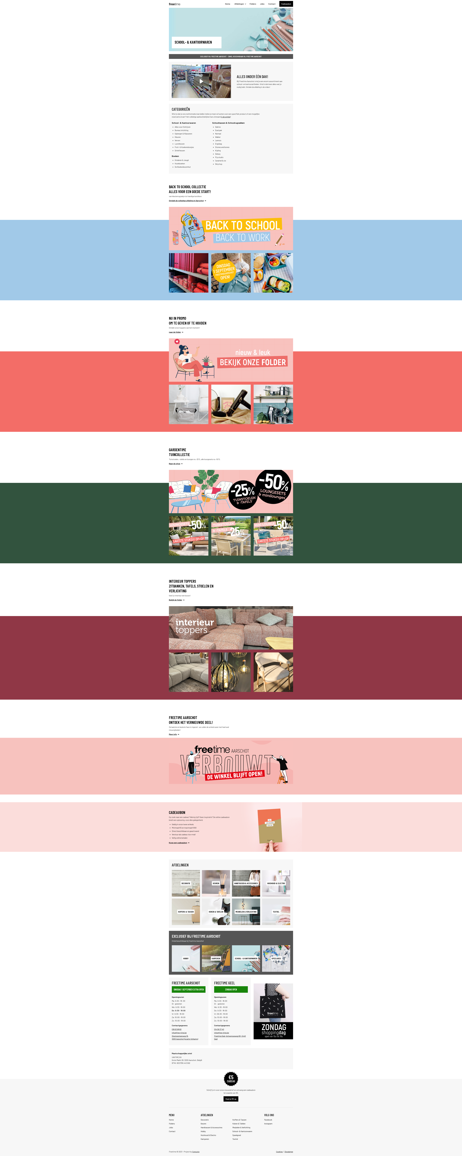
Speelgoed (236, 1135)
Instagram (268, 1123)
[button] (240, 4)
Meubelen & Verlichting (241, 1127)
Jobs (262, 4)
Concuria (195, 1151)
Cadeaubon (286, 4)
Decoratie (205, 1120)
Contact (272, 4)
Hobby (203, 1131)
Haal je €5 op (230, 1099)
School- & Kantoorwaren (242, 1131)
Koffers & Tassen (239, 1120)
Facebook (268, 1120)
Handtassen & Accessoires (211, 1127)
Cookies (279, 1151)
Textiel (235, 1139)
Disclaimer (289, 1151)
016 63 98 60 (176, 1029)
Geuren (203, 1123)
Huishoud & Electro (208, 1135)
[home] (174, 3)
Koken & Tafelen (238, 1123)
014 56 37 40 (219, 1029)
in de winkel (225, 117)
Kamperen (205, 1139)
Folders (253, 4)
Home (227, 4)
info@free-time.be (179, 1032)
